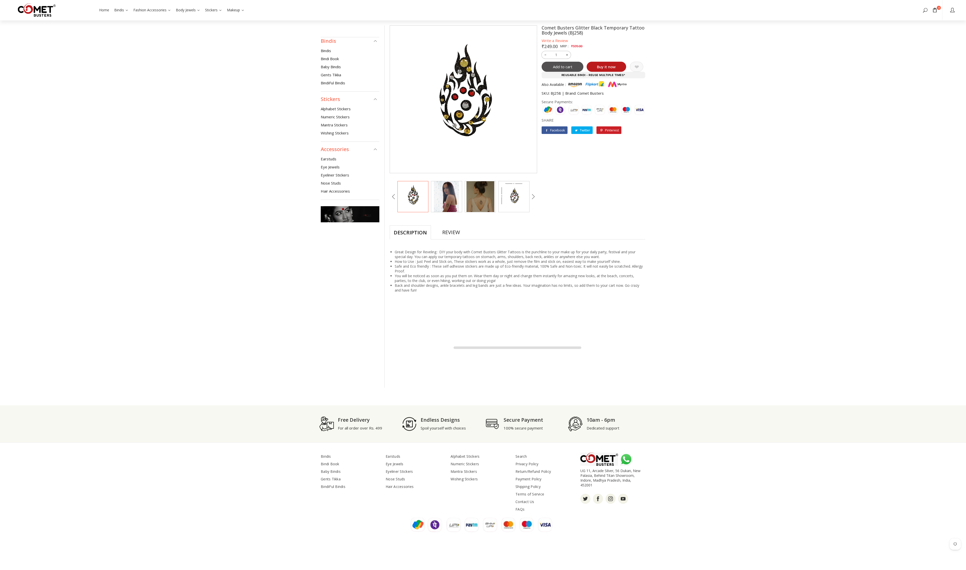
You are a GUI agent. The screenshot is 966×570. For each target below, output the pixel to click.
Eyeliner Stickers (335, 174)
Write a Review (555, 40)
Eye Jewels (330, 166)
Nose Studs (331, 183)
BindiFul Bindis (333, 82)
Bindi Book (330, 58)
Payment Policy (528, 479)
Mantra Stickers (334, 124)
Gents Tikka (331, 74)
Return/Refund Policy (533, 471)
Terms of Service (529, 494)
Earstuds (328, 158)
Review (451, 232)
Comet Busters (590, 93)
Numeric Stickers (335, 116)
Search (521, 456)
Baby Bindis (331, 66)
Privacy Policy (527, 463)
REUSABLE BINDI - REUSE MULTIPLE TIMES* (593, 75)
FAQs (520, 509)
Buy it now (606, 66)
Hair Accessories (335, 191)
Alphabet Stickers (336, 108)
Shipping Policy (528, 486)
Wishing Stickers (335, 132)
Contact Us (524, 501)
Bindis (326, 50)
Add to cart (562, 66)
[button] (925, 10)
